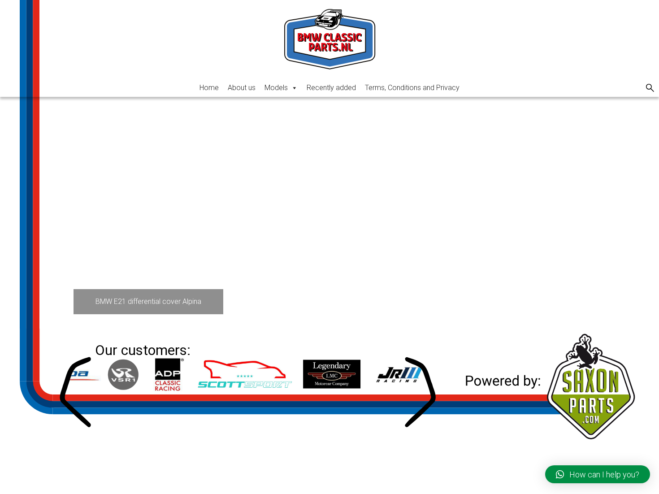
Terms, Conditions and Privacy (412, 87)
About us (242, 87)
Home (209, 87)
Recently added (331, 87)
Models (276, 87)
